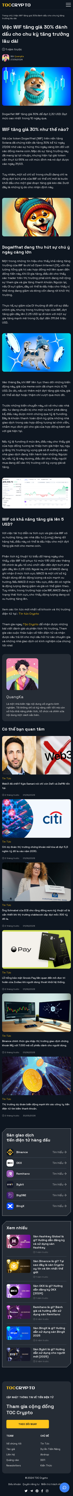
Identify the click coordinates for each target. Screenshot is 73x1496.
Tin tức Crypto (29, 614)
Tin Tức (6, 778)
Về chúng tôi (13, 1443)
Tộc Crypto (30, 624)
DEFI (42, 1460)
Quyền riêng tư (31, 1484)
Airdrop (44, 1454)
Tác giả (10, 1449)
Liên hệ (10, 1454)
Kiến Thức (46, 1465)
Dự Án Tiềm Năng (50, 1449)
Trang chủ (7, 15)
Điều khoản (14, 1484)
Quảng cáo (12, 1460)
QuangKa (19, 56)
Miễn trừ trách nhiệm (53, 1484)
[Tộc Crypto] (16, 5)
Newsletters (13, 1465)
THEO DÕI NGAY (27, 1424)
